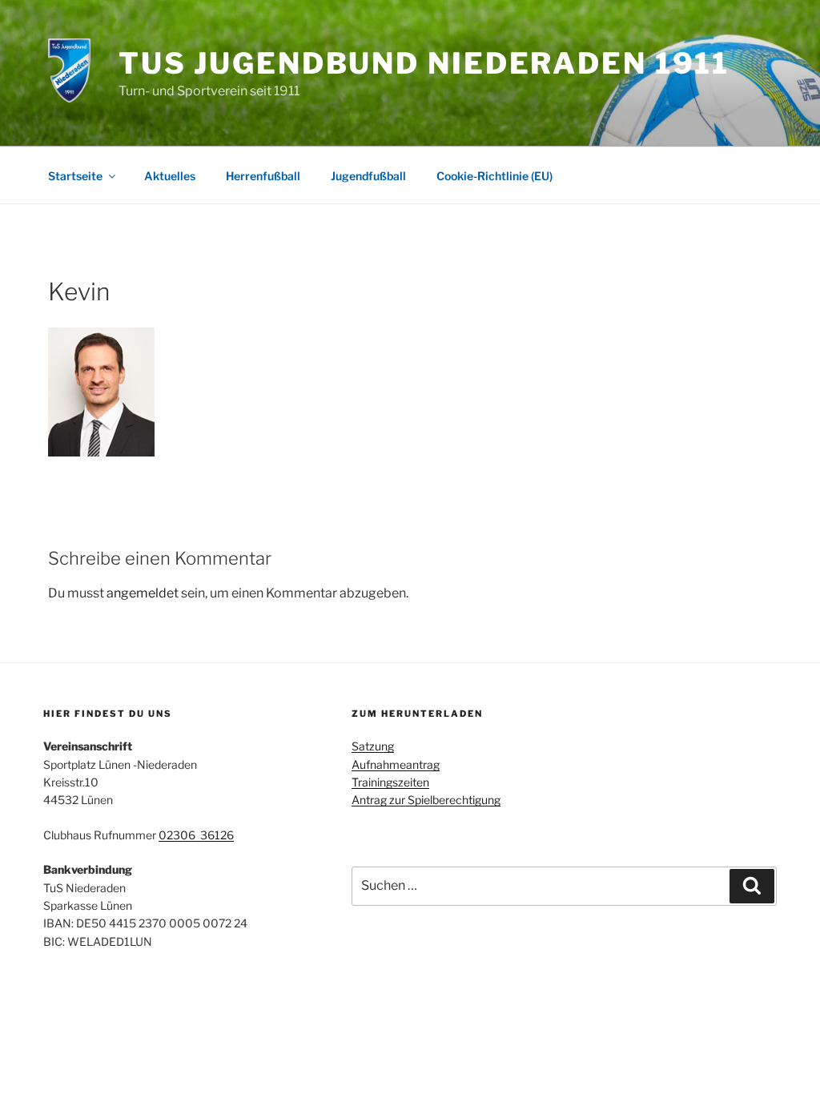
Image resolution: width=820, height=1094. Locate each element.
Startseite (75, 176)
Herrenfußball (263, 176)
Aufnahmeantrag (396, 764)
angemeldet (143, 593)
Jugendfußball (368, 176)
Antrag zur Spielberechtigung (426, 799)
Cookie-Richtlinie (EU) (494, 176)
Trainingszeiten (390, 782)
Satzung (373, 746)
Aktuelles (169, 176)
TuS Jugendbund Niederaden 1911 (424, 63)
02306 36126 (196, 835)
